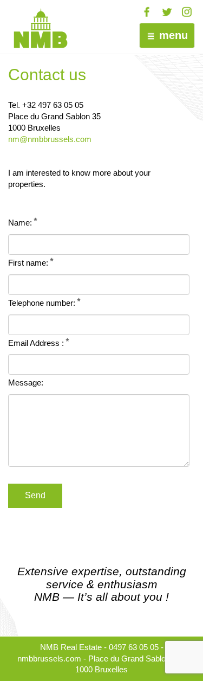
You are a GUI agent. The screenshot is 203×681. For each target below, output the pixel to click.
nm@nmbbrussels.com (49, 139)
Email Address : (36, 343)
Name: (20, 223)
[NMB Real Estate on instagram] (186, 12)
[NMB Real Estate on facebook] (146, 12)
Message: (25, 382)
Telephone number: (41, 303)
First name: (28, 263)
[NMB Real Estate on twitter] (166, 12)
